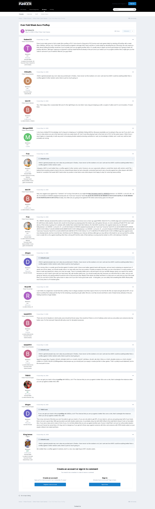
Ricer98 (28, 287)
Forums (21, 14)
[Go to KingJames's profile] (28, 443)
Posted (42, 39)
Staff (36, 14)
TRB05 (27, 375)
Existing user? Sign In (119, 3)
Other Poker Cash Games (42, 32)
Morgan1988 (28, 128)
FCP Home (23, 9)
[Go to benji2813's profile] (28, 323)
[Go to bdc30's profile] (28, 110)
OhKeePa (27, 72)
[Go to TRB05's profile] (28, 385)
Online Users (44, 14)
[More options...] (133, 40)
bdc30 (27, 101)
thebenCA (30, 30)
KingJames (27, 434)
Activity (52, 9)
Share (118, 31)
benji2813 (28, 314)
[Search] (134, 9)
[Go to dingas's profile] (28, 262)
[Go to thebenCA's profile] (22, 31)
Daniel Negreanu (34, 9)
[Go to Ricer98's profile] (28, 296)
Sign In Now (105, 484)
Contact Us (77, 506)
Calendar (29, 14)
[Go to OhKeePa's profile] (28, 81)
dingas (27, 253)
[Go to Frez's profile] (28, 163)
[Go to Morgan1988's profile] (28, 137)
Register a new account (50, 484)
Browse (44, 9)
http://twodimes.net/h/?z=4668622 (99, 193)
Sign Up (132, 3)
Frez (28, 154)
